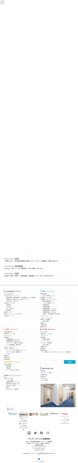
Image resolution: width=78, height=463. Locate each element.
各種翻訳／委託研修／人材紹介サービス (17, 299)
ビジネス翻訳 (9, 380)
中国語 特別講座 (9, 348)
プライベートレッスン (47, 317)
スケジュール (44, 315)
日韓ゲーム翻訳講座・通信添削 (51, 314)
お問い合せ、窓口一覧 (12, 301)
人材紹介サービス (9, 315)
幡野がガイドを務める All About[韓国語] (23, 419)
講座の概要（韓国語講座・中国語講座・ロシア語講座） (21, 297)
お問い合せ (44, 378)
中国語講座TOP (8, 332)
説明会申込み (44, 374)
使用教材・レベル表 (46, 297)
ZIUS (39, 454)
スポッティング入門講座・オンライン (16, 350)
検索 (69, 362)
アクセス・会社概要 (39, 461)
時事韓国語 (46, 305)
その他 (8, 354)
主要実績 (8, 366)
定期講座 (6, 337)
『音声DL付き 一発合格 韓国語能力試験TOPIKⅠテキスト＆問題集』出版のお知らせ (31, 261)
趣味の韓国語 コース (48, 301)
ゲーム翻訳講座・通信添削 (13, 344)
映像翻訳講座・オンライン (50, 308)
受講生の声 (44, 325)
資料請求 (43, 371)
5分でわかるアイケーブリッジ (12, 295)
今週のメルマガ (19, 266)
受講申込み (44, 376)
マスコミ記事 (9, 308)
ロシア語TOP (44, 332)
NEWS (16, 258)
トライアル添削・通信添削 (13, 352)
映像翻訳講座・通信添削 (49, 310)
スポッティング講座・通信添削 (14, 343)
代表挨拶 (8, 305)
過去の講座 (46, 321)
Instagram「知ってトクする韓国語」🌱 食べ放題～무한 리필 (23, 268)
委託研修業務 (7, 364)
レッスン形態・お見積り (13, 370)
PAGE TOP (75, 453)
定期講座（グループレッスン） (49, 299)
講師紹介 (43, 323)
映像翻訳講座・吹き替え (49, 312)
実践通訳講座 (46, 306)
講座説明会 (44, 326)
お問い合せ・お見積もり (13, 389)
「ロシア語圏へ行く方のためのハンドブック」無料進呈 (56, 352)
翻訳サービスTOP (9, 378)
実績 (7, 387)
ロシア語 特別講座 (46, 343)
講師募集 (8, 310)
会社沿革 (8, 306)
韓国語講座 (44, 294)
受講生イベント (8, 312)
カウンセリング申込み (47, 373)
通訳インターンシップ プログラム (13, 314)
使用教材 (8, 368)
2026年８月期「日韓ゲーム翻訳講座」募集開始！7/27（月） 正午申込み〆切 (28, 276)
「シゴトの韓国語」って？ (48, 295)
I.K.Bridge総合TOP (9, 294)
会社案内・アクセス (9, 303)
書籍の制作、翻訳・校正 (13, 383)
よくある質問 (44, 380)
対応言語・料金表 (11, 385)
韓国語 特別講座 (45, 319)
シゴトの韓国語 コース (49, 303)
